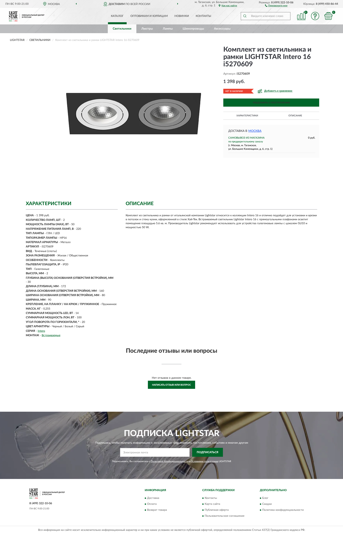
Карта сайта (212, 504)
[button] (276, 5)
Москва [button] (254, 130)
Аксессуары (222, 28)
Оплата (152, 504)
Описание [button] (295, 115)
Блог (265, 498)
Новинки (181, 16)
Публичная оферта (217, 510)
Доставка (153, 498)
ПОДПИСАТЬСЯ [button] (207, 452)
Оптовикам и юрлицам (149, 16)
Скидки (267, 504)
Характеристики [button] (247, 115)
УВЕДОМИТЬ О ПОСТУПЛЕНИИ (271, 102)
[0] (328, 16)
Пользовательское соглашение (224, 516)
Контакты (203, 16)
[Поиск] (245, 16)
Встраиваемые (51, 335)
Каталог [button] (117, 16)
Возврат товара (157, 510)
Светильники (122, 28)
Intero (41, 331)
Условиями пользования (204, 461)
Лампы (168, 28)
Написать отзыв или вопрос (171, 385)
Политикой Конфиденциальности (170, 461)
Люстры (147, 28)
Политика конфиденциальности (283, 510)
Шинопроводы (193, 28)
